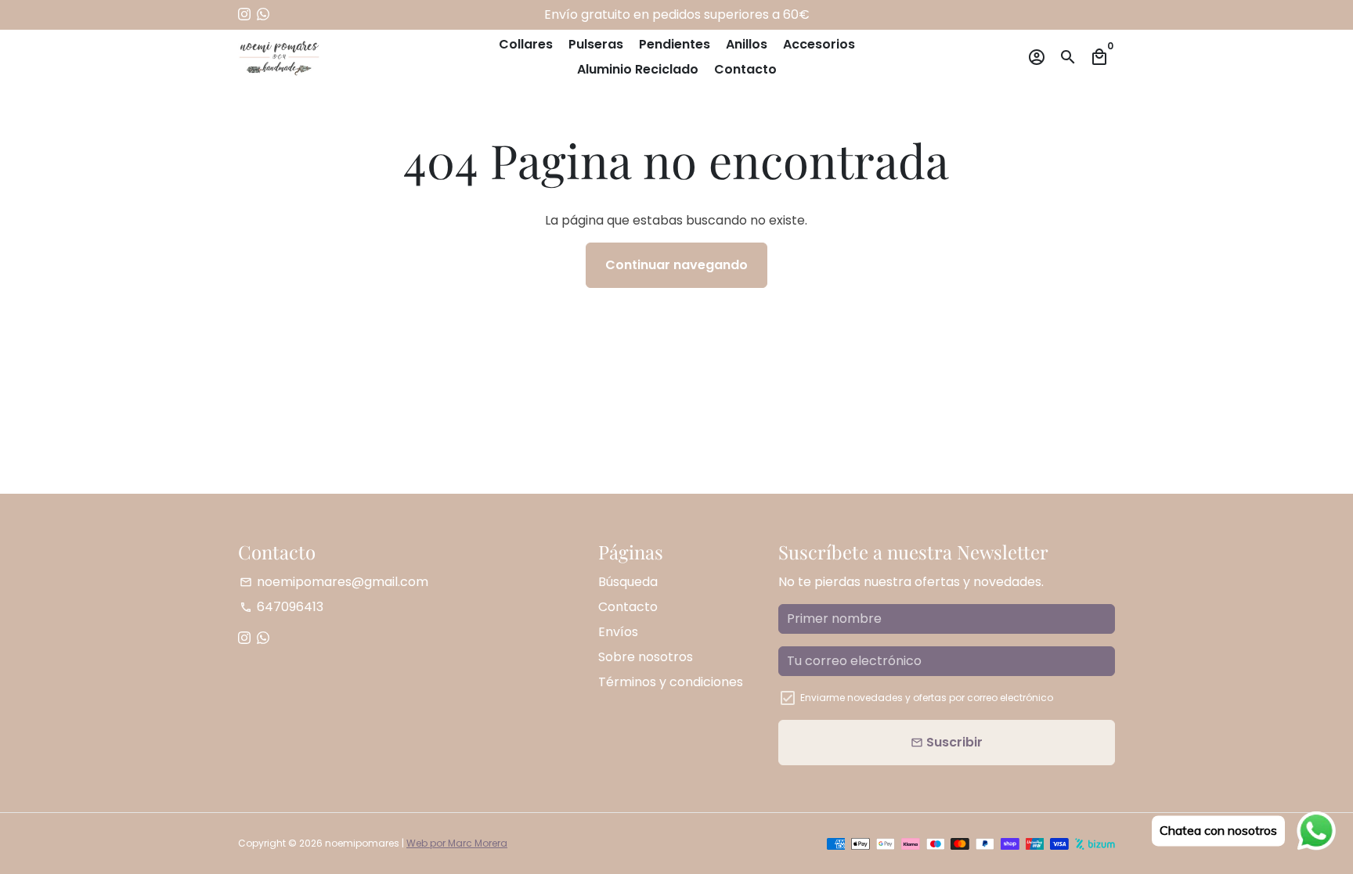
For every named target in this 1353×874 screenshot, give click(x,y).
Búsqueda (628, 582)
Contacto (745, 69)
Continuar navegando (676, 265)
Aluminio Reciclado (637, 69)
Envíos (618, 632)
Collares (526, 44)
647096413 (281, 607)
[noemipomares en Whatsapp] (263, 14)
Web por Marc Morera (456, 843)
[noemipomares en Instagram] (244, 14)
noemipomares (362, 843)
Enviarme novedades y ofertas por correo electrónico (926, 697)
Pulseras (595, 44)
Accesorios (819, 44)
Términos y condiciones (670, 682)
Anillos (746, 44)
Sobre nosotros (645, 657)
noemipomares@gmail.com (334, 582)
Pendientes (674, 44)
